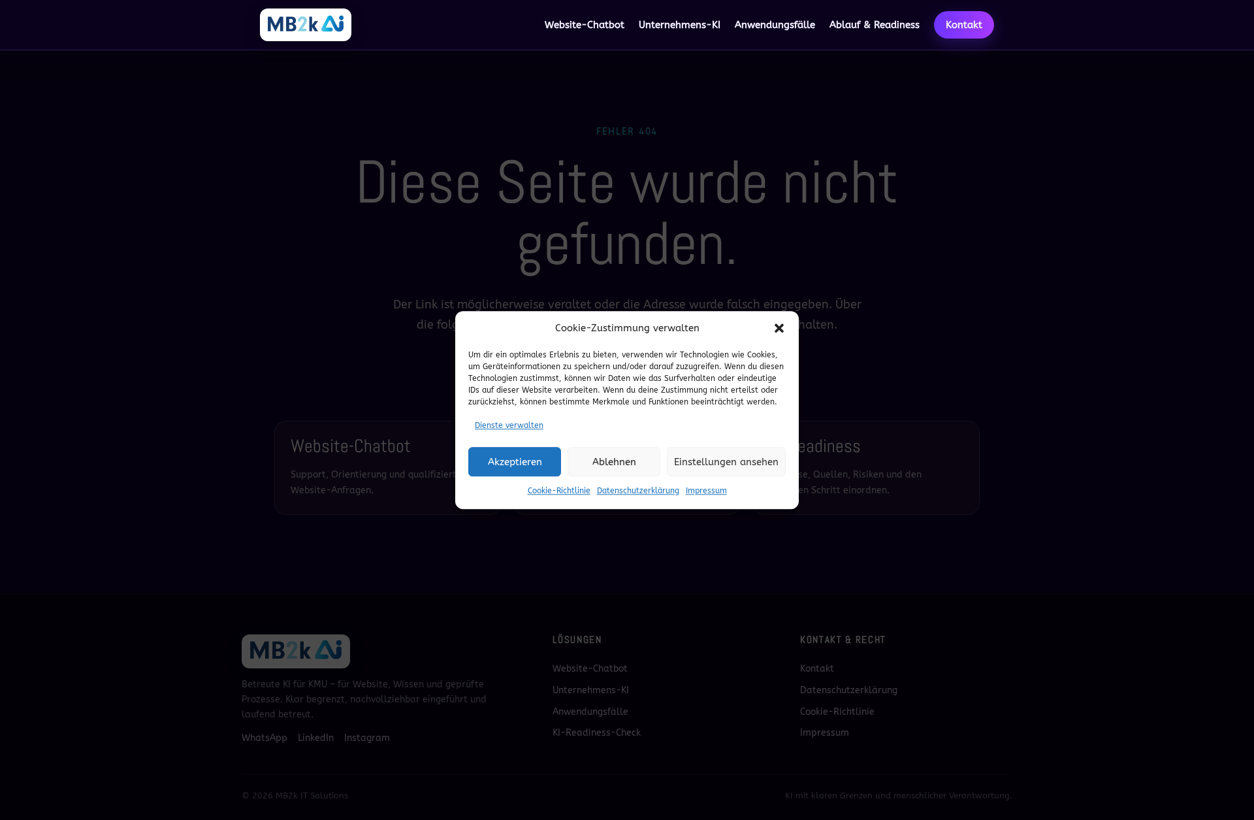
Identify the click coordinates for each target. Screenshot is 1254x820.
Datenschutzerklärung (638, 490)
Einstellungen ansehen (726, 462)
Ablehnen (614, 462)
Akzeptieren (515, 462)
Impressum (706, 490)
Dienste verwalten (509, 426)
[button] (779, 328)
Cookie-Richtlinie (559, 490)
